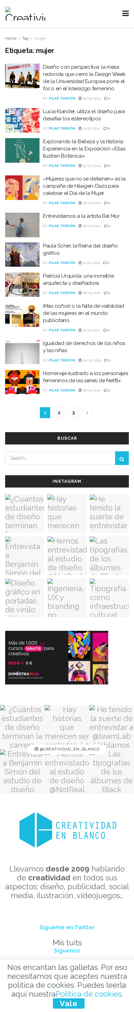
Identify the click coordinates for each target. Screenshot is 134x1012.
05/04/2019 (91, 360)
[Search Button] (122, 458)
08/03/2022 (91, 203)
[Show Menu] (125, 13)
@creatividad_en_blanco (69, 749)
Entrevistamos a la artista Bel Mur (81, 216)
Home (10, 38)
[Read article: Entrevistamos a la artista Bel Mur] (22, 225)
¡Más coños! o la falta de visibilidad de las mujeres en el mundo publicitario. (83, 313)
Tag (25, 38)
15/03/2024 (91, 166)
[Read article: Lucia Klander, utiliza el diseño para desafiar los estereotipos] (22, 120)
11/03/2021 (91, 263)
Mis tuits (67, 942)
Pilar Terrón (62, 98)
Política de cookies (89, 993)
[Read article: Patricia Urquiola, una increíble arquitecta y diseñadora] (22, 284)
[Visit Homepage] (25, 14)
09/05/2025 (91, 98)
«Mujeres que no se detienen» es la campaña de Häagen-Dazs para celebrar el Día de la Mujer (84, 186)
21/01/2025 (91, 128)
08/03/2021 (91, 293)
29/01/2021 (91, 330)
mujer (39, 38)
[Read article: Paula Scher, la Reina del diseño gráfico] (22, 254)
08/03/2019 (91, 390)
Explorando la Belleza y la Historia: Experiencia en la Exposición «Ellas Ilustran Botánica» (84, 148)
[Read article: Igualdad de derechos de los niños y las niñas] (22, 352)
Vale (69, 1003)
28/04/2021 (91, 226)
